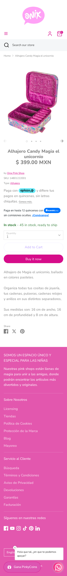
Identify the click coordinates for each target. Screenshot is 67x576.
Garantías (11, 497)
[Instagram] (18, 528)
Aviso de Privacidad (19, 482)
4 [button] (40, 141)
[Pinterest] (31, 528)
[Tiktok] (25, 528)
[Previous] (5, 141)
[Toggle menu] (6, 33)
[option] (33, 102)
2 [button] (31, 141)
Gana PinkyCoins (24, 567)
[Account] (50, 32)
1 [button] (27, 141)
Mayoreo (10, 445)
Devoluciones (14, 490)
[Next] (62, 141)
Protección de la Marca (21, 431)
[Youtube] (12, 528)
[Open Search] (6, 45)
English (12, 552)
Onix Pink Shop (15, 173)
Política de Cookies (18, 423)
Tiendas (10, 416)
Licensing (11, 409)
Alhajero (15, 183)
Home (7, 56)
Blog (7, 438)
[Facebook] (6, 528)
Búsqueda (11, 468)
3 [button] (36, 141)
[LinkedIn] (37, 528)
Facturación (12, 504)
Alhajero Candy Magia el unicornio (34, 56)
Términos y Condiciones (21, 475)
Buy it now (33, 259)
